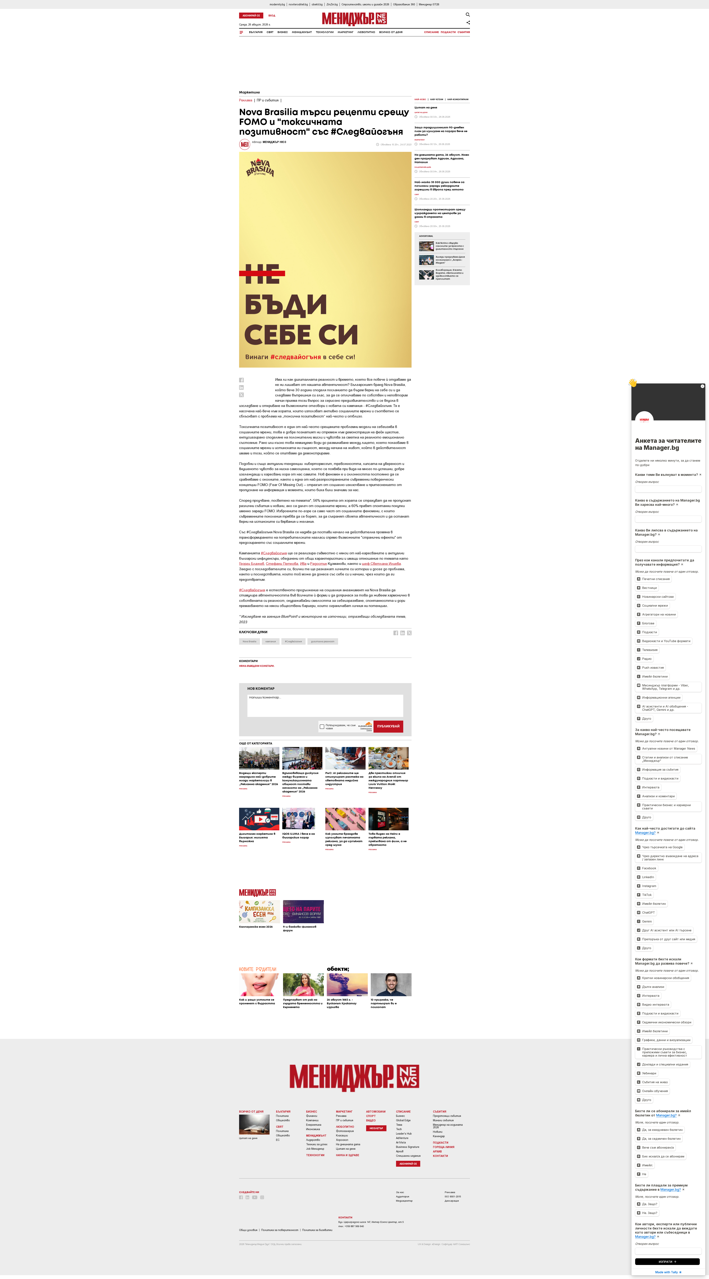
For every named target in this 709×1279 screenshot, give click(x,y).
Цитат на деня (345, 1148)
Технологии (325, 32)
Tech (399, 1129)
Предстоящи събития (447, 1116)
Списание (431, 32)
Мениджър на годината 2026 (448, 1126)
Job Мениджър (315, 1148)
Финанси (311, 1116)
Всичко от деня (391, 32)
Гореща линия (443, 1147)
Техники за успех (316, 1144)
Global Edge (403, 1120)
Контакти (440, 1155)
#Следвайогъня (274, 553)
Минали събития (443, 1120)
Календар (439, 1136)
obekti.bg (317, 4)
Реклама (341, 1116)
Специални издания (408, 1155)
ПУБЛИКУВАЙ (388, 726)
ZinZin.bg (332, 4)
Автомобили (376, 1111)
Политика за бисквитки (317, 1230)
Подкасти (448, 32)
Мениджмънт (302, 32)
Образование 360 (404, 4)
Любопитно (366, 32)
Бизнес (283, 32)
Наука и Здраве (347, 1155)
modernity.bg (277, 4)
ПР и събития (344, 1120)
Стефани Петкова (282, 563)
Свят (270, 32)
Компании (312, 1120)
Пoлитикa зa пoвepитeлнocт (279, 1230)
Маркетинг (345, 32)
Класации (342, 1135)
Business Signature (407, 1147)
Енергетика (313, 1124)
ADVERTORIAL (426, 236)
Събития (464, 32)
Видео (371, 1120)
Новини (437, 1131)
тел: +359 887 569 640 (351, 1226)
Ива (303, 563)
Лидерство (313, 1140)
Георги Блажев (251, 563)
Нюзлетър (376, 1129)
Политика (282, 1116)
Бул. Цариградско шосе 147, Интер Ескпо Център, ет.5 (371, 1222)
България (256, 32)
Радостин (318, 563)
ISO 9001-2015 (453, 1196)
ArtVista (401, 1142)
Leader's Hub (404, 1133)
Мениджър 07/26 (429, 4)
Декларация (452, 1201)
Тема (399, 1124)
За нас (400, 1192)
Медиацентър (404, 1201)
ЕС (278, 1140)
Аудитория (402, 1196)
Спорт (371, 1116)
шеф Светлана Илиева (381, 563)
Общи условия (248, 1230)
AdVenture (402, 1138)
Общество (283, 1120)
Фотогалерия (345, 1131)
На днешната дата (348, 1144)
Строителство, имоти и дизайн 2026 (365, 4)
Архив (399, 1151)
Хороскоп (342, 1140)
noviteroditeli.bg (298, 4)
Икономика (313, 1129)
